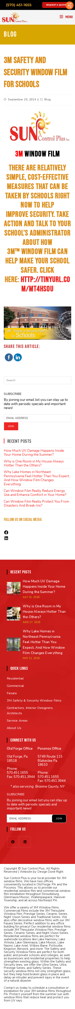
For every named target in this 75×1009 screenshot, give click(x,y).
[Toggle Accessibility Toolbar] (69, 5)
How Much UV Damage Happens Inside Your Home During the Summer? (34, 452)
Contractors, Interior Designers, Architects (30, 710)
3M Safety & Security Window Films (34, 700)
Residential (15, 678)
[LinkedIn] (6, 539)
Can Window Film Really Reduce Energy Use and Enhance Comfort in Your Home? (35, 493)
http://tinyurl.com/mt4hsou (45, 284)
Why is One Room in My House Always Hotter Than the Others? (34, 463)
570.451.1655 (17, 772)
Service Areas (17, 720)
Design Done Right (50, 871)
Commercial (15, 686)
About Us (14, 728)
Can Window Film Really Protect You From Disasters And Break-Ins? (36, 503)
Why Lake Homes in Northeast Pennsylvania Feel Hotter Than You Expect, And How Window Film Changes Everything (37, 478)
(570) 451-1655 (19, 5)
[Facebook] (6, 533)
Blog (47, 99)
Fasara (12, 693)
